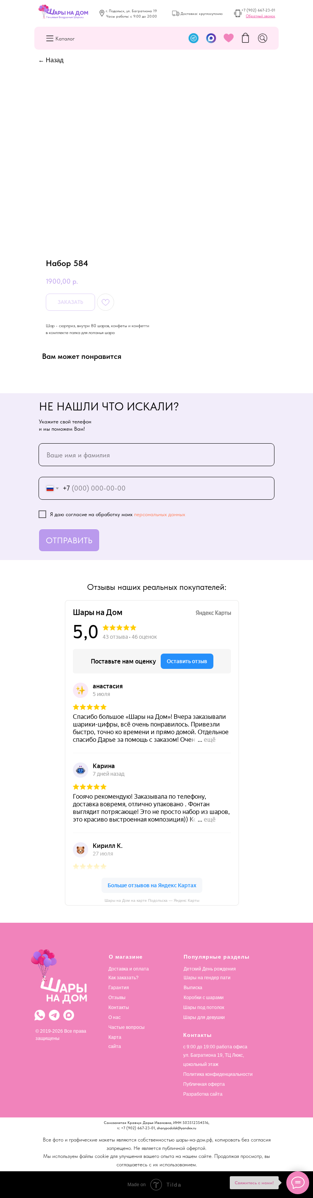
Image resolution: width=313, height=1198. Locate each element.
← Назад (50, 60)
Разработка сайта (203, 1094)
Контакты (118, 1007)
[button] (260, 15)
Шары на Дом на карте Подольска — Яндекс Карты (152, 900)
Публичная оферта (204, 1084)
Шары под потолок (203, 1007)
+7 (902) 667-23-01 (258, 10)
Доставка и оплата (128, 969)
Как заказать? (123, 977)
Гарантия (118, 987)
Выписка (193, 987)
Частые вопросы (126, 1027)
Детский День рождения (210, 969)
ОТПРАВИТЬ (69, 540)
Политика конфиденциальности (218, 1074)
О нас (114, 1017)
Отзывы (117, 997)
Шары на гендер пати (207, 977)
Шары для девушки (204, 1017)
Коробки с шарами (204, 997)
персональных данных (159, 514)
